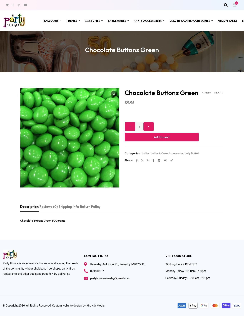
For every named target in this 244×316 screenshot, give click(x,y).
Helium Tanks (227, 20)
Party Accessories (148, 20)
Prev (208, 92)
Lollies (146, 153)
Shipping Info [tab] (69, 206)
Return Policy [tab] (90, 206)
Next (217, 92)
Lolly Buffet (192, 153)
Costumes (92, 20)
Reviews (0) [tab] (48, 206)
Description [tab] (29, 206)
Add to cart (162, 137)
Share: (129, 160)
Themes (71, 20)
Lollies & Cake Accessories (190, 20)
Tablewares (117, 20)
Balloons (51, 20)
